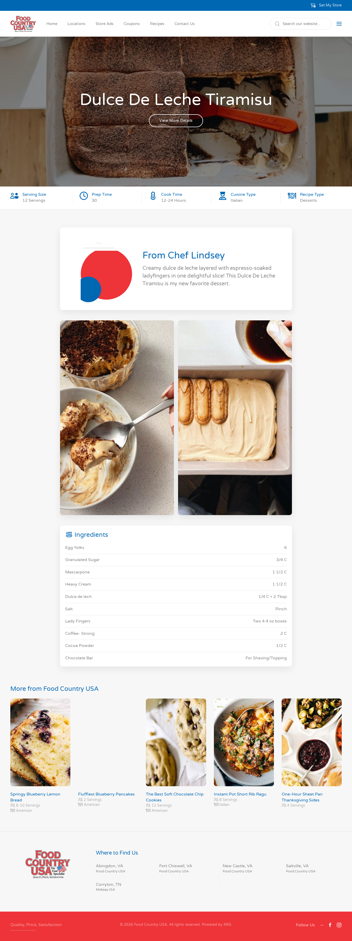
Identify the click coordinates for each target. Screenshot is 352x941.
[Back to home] (23, 24)
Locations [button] (76, 23)
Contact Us (184, 23)
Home (51, 23)
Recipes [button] (157, 23)
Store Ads (104, 23)
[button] (326, 5)
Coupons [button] (132, 23)
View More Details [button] (176, 120)
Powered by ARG (216, 924)
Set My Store (330, 5)
